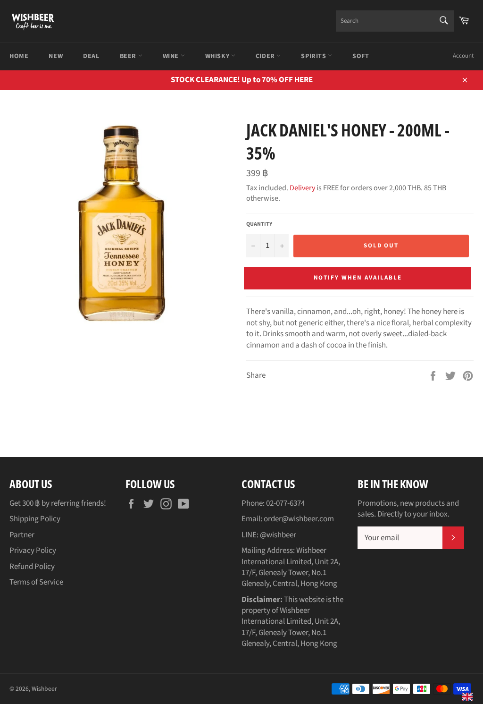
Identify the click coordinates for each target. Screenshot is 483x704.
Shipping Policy (34, 519)
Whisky (218, 56)
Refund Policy (32, 566)
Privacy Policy (32, 550)
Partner (21, 535)
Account (463, 55)
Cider (266, 56)
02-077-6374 (285, 503)
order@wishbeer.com (299, 519)
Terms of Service (36, 582)
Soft (360, 56)
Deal (91, 56)
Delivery (302, 188)
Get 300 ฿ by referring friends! (57, 503)
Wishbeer (44, 688)
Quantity (259, 224)
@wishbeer (278, 535)
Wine (172, 56)
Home (18, 56)
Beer (129, 56)
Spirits (314, 56)
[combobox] (395, 21)
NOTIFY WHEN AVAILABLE (358, 277)
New (56, 56)
